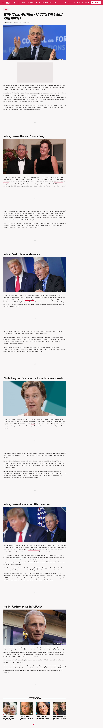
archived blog (46, 475)
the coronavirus (31, 105)
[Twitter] (74, 2)
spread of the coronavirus (46, 85)
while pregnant (31, 211)
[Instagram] (71, 2)
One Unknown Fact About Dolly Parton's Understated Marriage (9, 718)
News (23, 2)
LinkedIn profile (29, 300)
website (33, 424)
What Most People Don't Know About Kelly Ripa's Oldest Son (59, 718)
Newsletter (97, 2)
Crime (55, 2)
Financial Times (58, 182)
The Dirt (6, 9)
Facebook (21, 463)
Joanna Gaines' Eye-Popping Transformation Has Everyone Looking (42, 718)
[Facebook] (65, 2)
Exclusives (31, 2)
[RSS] (89, 2)
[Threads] (83, 2)
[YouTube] (68, 2)
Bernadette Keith (9, 22)
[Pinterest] (77, 2)
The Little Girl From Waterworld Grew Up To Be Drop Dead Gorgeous (26, 718)
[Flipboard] (80, 2)
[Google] (86, 2)
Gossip (38, 2)
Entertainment (47, 2)
